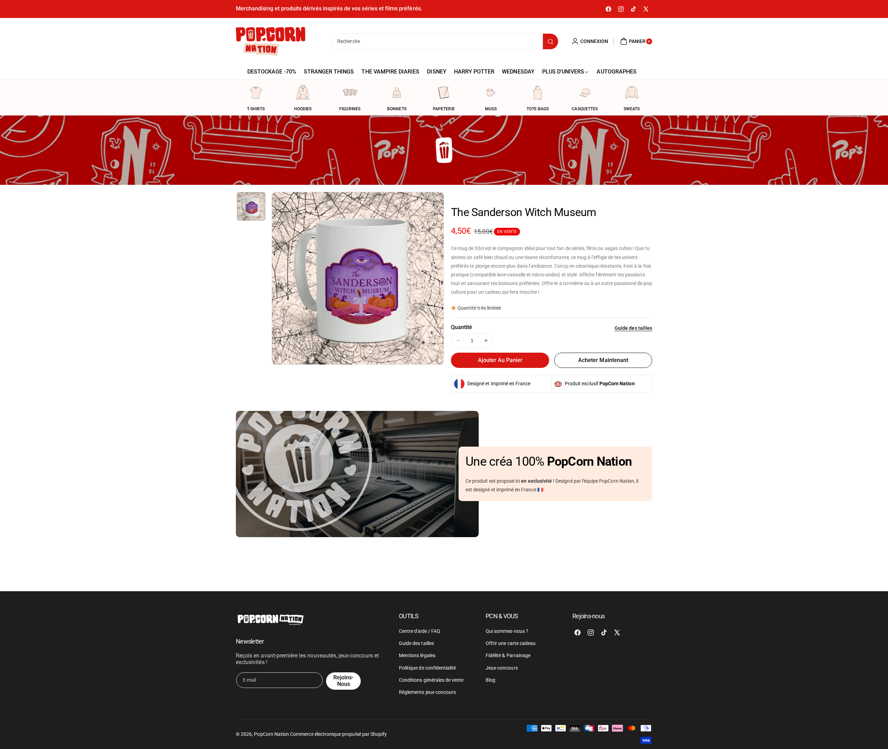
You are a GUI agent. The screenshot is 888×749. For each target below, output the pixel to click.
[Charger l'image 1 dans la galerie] (251, 206)
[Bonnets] (396, 92)
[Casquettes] (585, 92)
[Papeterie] (443, 92)
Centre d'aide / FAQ (419, 631)
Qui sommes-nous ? (507, 631)
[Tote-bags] (537, 92)
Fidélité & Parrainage (508, 655)
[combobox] (444, 41)
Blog (490, 680)
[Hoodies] (302, 92)
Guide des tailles (633, 328)
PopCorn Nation (271, 734)
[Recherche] (550, 41)
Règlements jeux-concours (427, 692)
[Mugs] (491, 92)
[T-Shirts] (256, 92)
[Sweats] (631, 92)
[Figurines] (350, 92)
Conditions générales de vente (431, 680)
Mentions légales (417, 655)
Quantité (461, 327)
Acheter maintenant (603, 360)
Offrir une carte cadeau (511, 643)
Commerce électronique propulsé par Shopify (338, 734)
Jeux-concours (502, 668)
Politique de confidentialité (427, 668)
